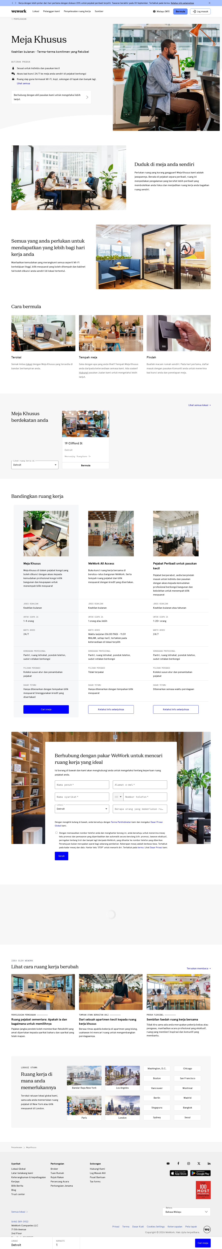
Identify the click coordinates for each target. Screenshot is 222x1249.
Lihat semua (23, 83)
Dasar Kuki (138, 1226)
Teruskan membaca (197, 968)
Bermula (85, 465)
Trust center (18, 1194)
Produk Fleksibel (155, 1015)
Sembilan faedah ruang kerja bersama (172, 1019)
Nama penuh (64, 784)
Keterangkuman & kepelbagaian (28, 1177)
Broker (54, 1168)
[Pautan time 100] (203, 1190)
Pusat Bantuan (97, 1177)
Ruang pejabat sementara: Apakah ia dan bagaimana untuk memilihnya (39, 1022)
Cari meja (46, 709)
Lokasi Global (18, 1168)
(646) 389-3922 (19, 1221)
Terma (125, 1226)
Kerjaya (15, 1181)
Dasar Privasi (156, 847)
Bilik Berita (17, 1185)
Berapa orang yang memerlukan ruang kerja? (140, 809)
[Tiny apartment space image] (111, 992)
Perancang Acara (60, 1181)
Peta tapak (191, 1226)
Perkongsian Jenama (62, 1185)
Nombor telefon (135, 796)
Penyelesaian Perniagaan (23, 1015)
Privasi (115, 1226)
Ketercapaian (175, 1226)
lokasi (29, 364)
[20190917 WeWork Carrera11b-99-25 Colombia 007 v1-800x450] (179, 992)
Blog (13, 1190)
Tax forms (95, 1181)
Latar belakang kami (22, 1173)
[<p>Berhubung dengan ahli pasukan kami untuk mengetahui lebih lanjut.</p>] (51, 97)
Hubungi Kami (97, 1168)
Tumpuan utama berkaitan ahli (94, 1015)
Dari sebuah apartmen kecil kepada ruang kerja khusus (107, 1022)
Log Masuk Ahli (98, 1173)
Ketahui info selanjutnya (111, 709)
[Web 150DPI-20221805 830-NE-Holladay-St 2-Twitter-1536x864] (43, 992)
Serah (61, 856)
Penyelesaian (20, 19)
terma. (141, 847)
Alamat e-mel (124, 784)
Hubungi (83, 372)
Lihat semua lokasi (198, 405)
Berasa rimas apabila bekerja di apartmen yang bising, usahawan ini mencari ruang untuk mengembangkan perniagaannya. (108, 1032)
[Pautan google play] (200, 1173)
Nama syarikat (66, 796)
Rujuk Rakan (57, 1177)
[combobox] (118, 797)
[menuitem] (35, 11)
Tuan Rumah (57, 1173)
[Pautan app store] (179, 1173)
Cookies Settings (156, 1226)
